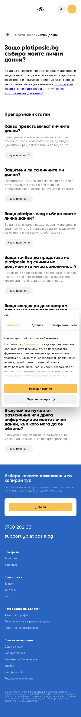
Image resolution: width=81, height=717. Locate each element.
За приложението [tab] (64, 325)
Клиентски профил (16, 615)
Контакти (10, 589)
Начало (8, 35)
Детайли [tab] (38, 325)
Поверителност (15, 653)
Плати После (25, 35)
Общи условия (14, 646)
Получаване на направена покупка (27, 621)
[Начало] (40, 9)
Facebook (11, 558)
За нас (9, 583)
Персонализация (38, 399)
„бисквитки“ (31, 344)
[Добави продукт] (71, 9)
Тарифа (9, 665)
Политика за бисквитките (21, 659)
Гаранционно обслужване (22, 627)
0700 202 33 (18, 527)
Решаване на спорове (19, 678)
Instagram (11, 564)
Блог (8, 596)
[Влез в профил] (61, 9)
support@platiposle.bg (29, 536)
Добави (40, 507)
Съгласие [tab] (13, 325)
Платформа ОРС (15, 672)
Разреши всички (40, 388)
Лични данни (48, 35)
